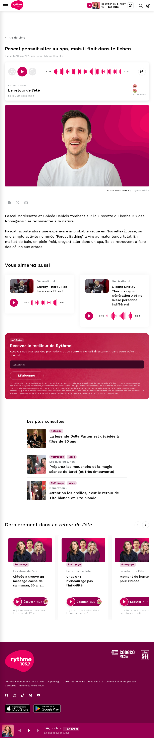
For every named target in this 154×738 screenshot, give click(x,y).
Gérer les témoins (74, 681)
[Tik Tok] (22, 695)
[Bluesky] (30, 695)
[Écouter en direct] (89, 5)
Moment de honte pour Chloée (134, 579)
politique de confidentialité (57, 393)
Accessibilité (95, 681)
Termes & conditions (17, 681)
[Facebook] (9, 202)
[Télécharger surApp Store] (17, 708)
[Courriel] (26, 202)
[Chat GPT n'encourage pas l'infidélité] (83, 550)
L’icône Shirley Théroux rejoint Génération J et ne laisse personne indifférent (127, 295)
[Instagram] (14, 695)
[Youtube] (38, 695)
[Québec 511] (145, 659)
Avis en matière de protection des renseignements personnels (92, 388)
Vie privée (38, 681)
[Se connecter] (148, 5)
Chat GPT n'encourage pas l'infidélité (79, 581)
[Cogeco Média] (123, 657)
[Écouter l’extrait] (22, 71)
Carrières (10, 685)
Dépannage (53, 681)
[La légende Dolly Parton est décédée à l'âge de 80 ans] (36, 438)
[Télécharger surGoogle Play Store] (47, 708)
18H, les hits (110, 6)
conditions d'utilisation (96, 393)
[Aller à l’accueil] (17, 9)
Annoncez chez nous (31, 685)
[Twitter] (17, 202)
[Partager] (142, 71)
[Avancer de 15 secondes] (32, 71)
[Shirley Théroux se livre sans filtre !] (21, 286)
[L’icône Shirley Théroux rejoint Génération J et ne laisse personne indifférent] (97, 286)
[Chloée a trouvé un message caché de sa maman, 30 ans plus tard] (30, 550)
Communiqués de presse (120, 681)
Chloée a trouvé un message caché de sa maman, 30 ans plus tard (28, 581)
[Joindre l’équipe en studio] (131, 5)
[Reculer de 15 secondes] (12, 71)
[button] (19, 731)
